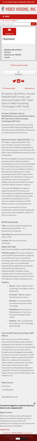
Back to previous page (19, 65)
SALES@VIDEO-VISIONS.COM (26, 2)
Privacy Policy (17, 433)
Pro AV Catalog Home (6, 20)
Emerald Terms (7, 433)
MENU (7, 16)
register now (4, 429)
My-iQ (16, 20)
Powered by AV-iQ (28, 433)
